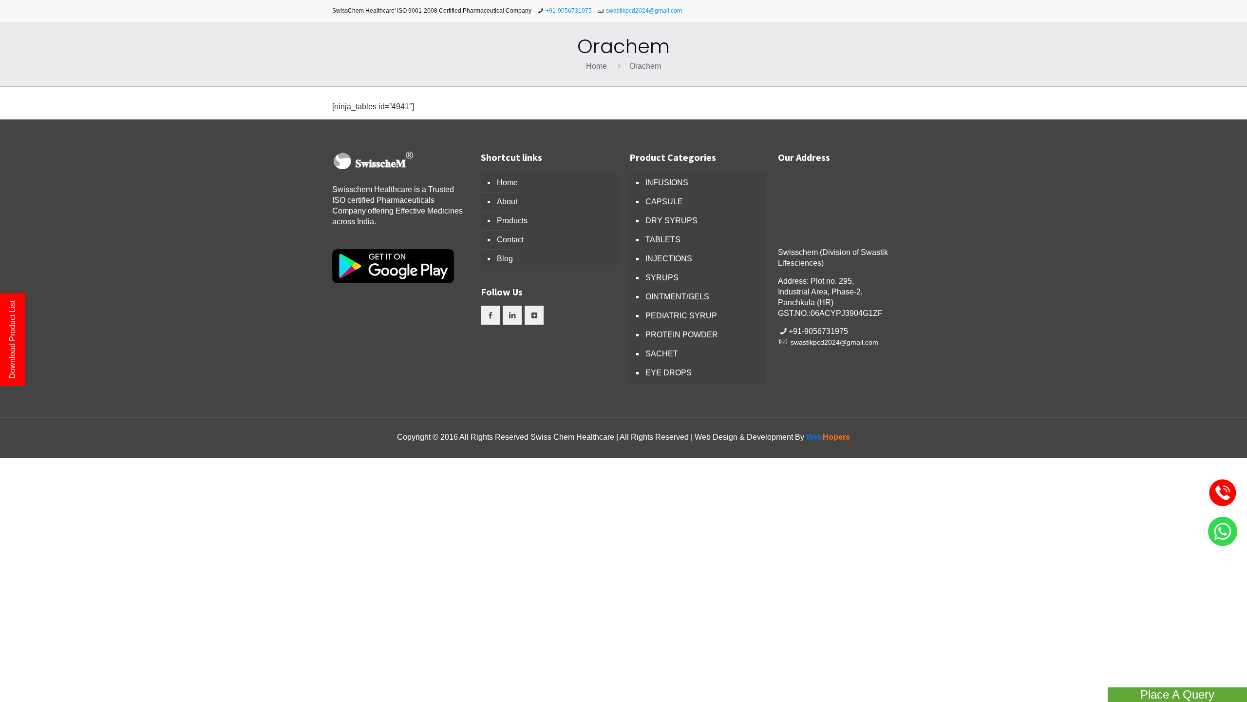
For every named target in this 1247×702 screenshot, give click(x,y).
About (507, 201)
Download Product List (12, 339)
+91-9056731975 (569, 10)
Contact (510, 239)
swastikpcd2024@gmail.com (644, 10)
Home (596, 66)
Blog (505, 258)
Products (512, 220)
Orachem (645, 66)
